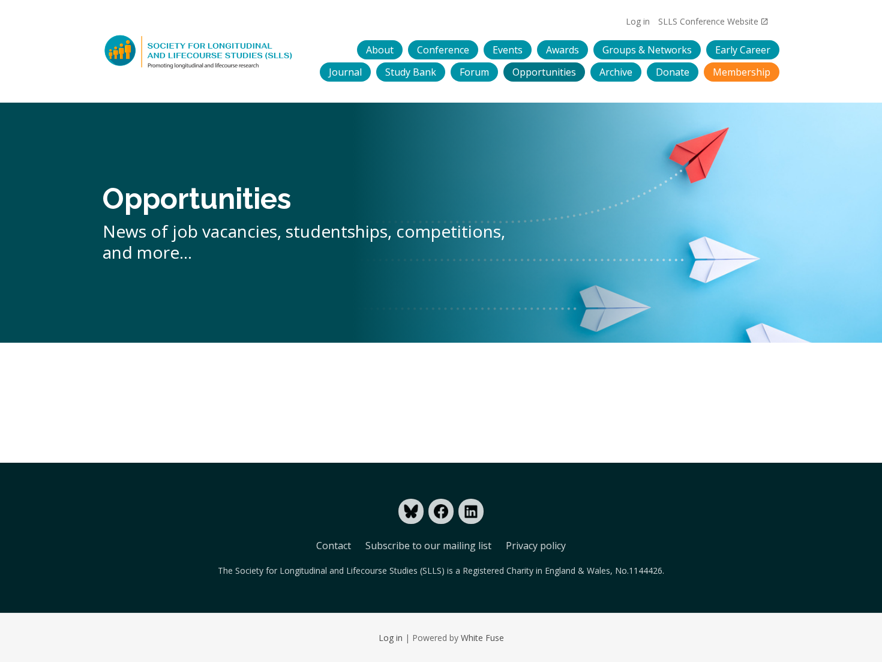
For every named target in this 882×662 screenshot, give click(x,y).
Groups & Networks (647, 49)
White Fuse (482, 637)
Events (508, 49)
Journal (345, 72)
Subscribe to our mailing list (428, 545)
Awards (562, 49)
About (380, 49)
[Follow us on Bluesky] (411, 511)
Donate (672, 72)
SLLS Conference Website (708, 21)
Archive (615, 72)
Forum (474, 72)
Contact (333, 545)
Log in (638, 21)
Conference (443, 49)
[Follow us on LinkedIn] (471, 511)
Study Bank (410, 72)
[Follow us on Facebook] (441, 511)
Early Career (742, 49)
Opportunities (544, 72)
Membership (741, 72)
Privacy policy (536, 545)
